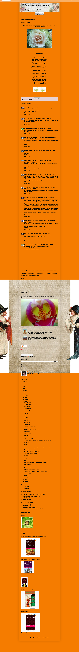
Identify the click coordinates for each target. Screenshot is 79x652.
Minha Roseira (27, 420)
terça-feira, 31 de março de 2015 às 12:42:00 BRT (43, 160)
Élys (25, 107)
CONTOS (25, 489)
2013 (24, 479)
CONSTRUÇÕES (27, 437)
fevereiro (26, 473)
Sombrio (26, 428)
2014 (24, 477)
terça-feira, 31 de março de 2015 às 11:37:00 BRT (40, 118)
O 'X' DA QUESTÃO (27, 502)
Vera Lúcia (26, 197)
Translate (32, 356)
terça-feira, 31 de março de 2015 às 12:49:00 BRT (43, 174)
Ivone (25, 118)
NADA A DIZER (26, 501)
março (25, 419)
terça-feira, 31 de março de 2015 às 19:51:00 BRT (43, 220)
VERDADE (26, 460)
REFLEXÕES (25, 505)
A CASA (24, 488)
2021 (24, 390)
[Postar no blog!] (36, 98)
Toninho (26, 244)
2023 (24, 386)
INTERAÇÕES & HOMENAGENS (30, 496)
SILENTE (26, 435)
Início (24, 366)
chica (25, 128)
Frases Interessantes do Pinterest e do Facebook (36, 462)
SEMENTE (24, 292)
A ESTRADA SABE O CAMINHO (31, 453)
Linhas (29, 336)
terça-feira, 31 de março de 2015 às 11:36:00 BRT (39, 107)
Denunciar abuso (26, 512)
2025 (24, 383)
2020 (24, 392)
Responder (27, 114)
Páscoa (25, 444)
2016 (24, 399)
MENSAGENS (26, 499)
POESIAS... (30, 99)
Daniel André (27, 160)
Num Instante (27, 431)
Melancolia (26, 442)
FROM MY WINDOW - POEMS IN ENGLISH (32, 494)
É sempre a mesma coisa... (30, 426)
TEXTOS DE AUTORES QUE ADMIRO (31, 508)
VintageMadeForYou (45, 15)
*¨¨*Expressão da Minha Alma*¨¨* (36, 5)
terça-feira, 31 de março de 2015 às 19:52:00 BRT (38, 233)
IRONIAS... (25, 497)
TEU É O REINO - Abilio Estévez (31, 429)
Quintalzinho (27, 424)
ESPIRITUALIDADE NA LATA (29, 493)
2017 (24, 397)
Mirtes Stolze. (27, 220)
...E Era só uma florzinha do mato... (32, 469)
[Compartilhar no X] (37, 98)
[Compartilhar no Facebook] (38, 98)
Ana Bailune (31, 371)
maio (25, 415)
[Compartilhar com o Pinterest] (39, 98)
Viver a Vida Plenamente (30, 467)
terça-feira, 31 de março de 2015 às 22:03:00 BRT (41, 244)
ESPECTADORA (27, 433)
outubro (26, 406)
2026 (24, 381)
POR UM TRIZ (27, 422)
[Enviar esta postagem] (33, 97)
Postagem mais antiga (51, 273)
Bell (25, 233)
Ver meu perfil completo (33, 373)
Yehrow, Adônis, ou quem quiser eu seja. (34, 187)
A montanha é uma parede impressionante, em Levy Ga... (38, 440)
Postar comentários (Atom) (32, 275)
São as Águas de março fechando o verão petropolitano (38, 447)
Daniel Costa (27, 174)
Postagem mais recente (28, 273)
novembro (26, 404)
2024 (24, 384)
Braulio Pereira (28, 150)
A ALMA (24, 486)
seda (25, 446)
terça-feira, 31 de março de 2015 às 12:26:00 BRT (44, 150)
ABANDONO (27, 457)
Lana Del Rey (27, 455)
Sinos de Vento (27, 464)
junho (25, 413)
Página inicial (40, 273)
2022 (24, 388)
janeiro (26, 475)
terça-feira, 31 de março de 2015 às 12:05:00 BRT (39, 128)
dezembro (26, 402)
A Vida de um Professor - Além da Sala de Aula (35, 471)
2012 (24, 481)
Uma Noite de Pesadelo (33, 329)
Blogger (47, 637)
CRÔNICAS (25, 491)
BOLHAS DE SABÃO (28, 466)
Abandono (26, 449)
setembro (26, 408)
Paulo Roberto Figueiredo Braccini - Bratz (34, 137)
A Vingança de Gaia (28, 438)
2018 (24, 395)
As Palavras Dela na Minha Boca (31, 451)
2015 (24, 401)
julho (25, 411)
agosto (26, 410)
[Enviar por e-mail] (34, 98)
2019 (24, 394)
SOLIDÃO (26, 458)
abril (25, 417)
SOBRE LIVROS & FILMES (29, 507)
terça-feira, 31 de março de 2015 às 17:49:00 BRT (42, 197)
